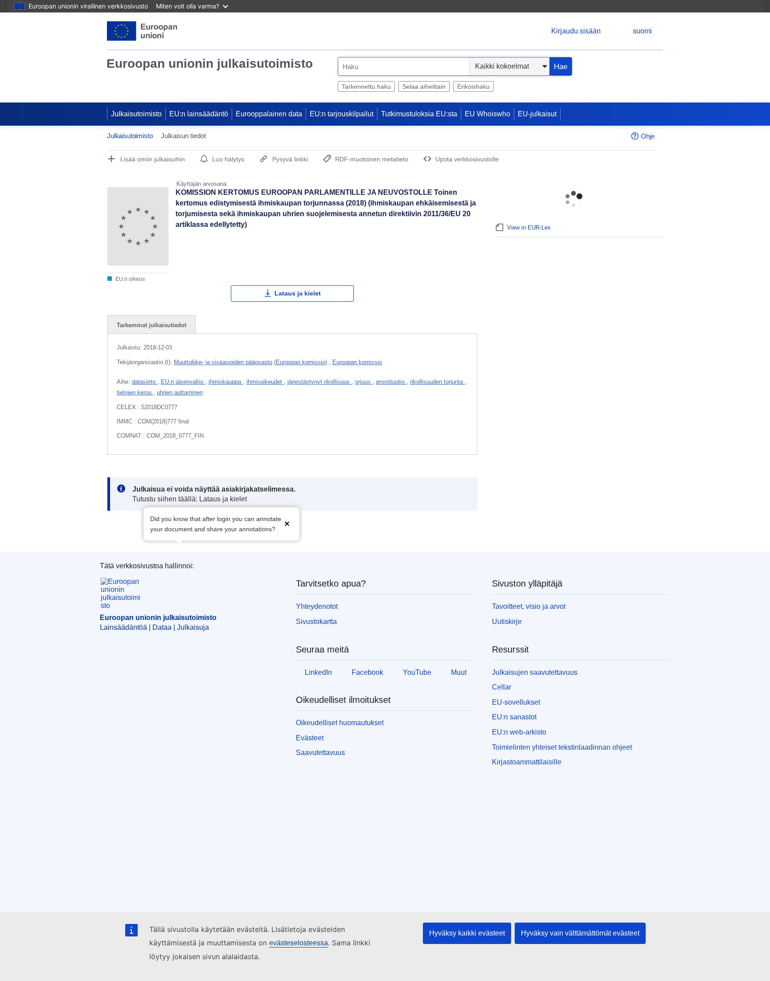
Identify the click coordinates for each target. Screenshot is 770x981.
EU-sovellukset (516, 702)
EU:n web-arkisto (519, 732)
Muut (459, 672)
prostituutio (391, 381)
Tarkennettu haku (366, 86)
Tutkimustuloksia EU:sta (419, 114)
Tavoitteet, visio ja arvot (528, 606)
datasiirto (144, 381)
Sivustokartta (316, 621)
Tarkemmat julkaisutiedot (151, 325)
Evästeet (310, 738)
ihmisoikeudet (265, 381)
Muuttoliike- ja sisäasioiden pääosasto (223, 362)
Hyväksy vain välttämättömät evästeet (580, 933)
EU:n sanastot (514, 717)
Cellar (501, 687)
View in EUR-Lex (529, 227)
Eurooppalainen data (269, 114)
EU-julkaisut (537, 114)
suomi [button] (642, 31)
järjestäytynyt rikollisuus (319, 381)
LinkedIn (318, 672)
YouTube (417, 672)
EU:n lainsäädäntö (198, 114)
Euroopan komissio (300, 362)
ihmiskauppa (226, 381)
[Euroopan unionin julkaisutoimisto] (142, 31)
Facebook (367, 672)
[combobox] (403, 66)
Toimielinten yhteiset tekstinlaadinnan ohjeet (562, 747)
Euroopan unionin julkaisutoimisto (209, 63)
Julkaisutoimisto (136, 114)
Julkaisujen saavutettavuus (535, 672)
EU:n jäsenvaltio (183, 381)
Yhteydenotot (317, 606)
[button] (287, 523)
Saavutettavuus (320, 752)
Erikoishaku (473, 86)
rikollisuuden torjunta (437, 381)
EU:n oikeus (129, 279)
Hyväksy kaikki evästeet (467, 933)
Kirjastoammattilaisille (526, 762)
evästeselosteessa (298, 943)
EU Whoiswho (487, 114)
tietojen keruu (135, 392)
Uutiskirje (507, 621)
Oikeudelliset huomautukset (340, 723)
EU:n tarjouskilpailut (341, 114)
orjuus (364, 381)
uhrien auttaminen (180, 392)
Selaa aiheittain (424, 86)
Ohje (648, 136)
